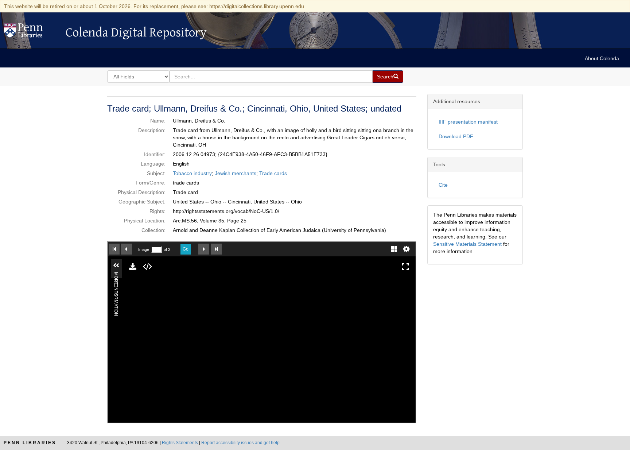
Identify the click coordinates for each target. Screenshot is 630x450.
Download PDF (456, 136)
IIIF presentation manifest (468, 122)
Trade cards (273, 173)
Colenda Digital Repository (31, 32)
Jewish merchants (235, 173)
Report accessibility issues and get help (240, 442)
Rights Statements (180, 442)
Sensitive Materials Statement (467, 244)
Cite (443, 185)
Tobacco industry (192, 173)
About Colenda (602, 58)
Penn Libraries (30, 442)
